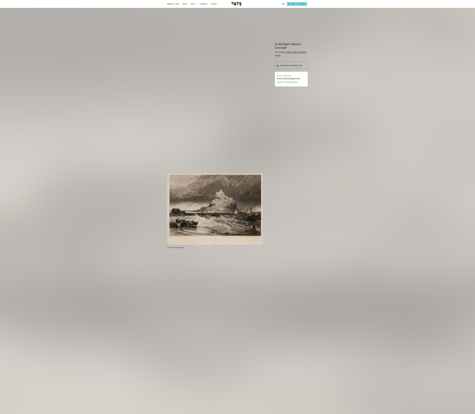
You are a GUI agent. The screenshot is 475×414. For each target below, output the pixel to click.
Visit (185, 4)
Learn (203, 4)
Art (193, 4)
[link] (175, 247)
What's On (173, 4)
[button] (282, 3)
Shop (214, 4)
